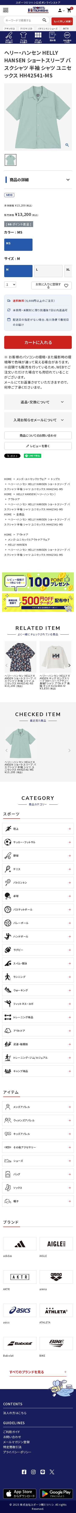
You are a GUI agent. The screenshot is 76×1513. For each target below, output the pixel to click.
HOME (8, 479)
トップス (55, 479)
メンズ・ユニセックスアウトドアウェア (29, 539)
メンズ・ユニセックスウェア (31, 479)
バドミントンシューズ (48, 28)
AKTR (66, 28)
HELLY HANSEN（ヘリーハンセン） (36, 494)
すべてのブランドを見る (27, 1371)
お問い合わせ (12, 1437)
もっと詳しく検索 (62, 21)
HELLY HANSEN (17, 544)
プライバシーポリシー (17, 1452)
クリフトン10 (26, 28)
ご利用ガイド (11, 1432)
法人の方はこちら (15, 1413)
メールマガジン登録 (16, 1442)
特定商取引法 (12, 1447)
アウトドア (14, 499)
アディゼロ (9, 28)
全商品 (20, 514)
